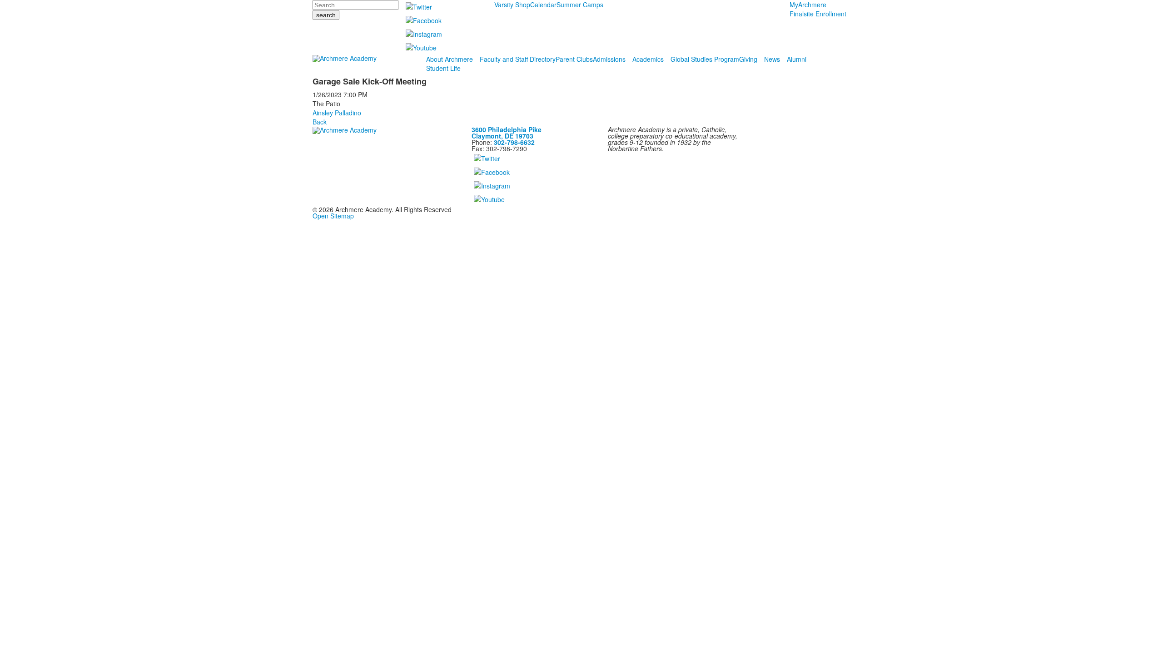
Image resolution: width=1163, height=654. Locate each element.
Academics (648, 59)
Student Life (443, 68)
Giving (748, 59)
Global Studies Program (705, 59)
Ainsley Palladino (337, 112)
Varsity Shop (512, 4)
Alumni (796, 59)
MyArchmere (808, 4)
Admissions (609, 59)
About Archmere (449, 59)
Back (320, 121)
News (772, 59)
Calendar (543, 4)
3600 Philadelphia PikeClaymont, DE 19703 (507, 132)
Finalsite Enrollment (818, 13)
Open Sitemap (333, 215)
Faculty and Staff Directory (518, 59)
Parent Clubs (574, 59)
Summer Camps (580, 4)
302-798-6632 (514, 142)
